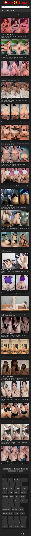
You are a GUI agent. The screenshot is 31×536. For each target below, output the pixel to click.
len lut (11, 505)
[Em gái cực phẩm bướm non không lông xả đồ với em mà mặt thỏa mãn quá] (15, 26)
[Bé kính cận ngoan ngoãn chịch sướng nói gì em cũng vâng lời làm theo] (15, 346)
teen (4, 522)
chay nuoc (5, 488)
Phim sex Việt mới (7, 10)
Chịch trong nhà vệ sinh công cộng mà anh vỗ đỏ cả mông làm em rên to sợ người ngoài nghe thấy (14, 80)
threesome (11, 522)
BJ (3, 479)
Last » (21, 471)
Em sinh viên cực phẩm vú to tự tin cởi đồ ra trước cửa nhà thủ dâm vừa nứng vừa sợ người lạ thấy (15, 400)
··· (25, 10)
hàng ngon (17, 500)
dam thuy (5, 496)
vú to (11, 526)
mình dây (14, 509)
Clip (4, 492)
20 (9, 471)
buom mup (24, 479)
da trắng (12, 496)
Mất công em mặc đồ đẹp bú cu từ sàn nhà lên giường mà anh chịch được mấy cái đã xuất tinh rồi (14, 336)
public (21, 513)
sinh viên (16, 517)
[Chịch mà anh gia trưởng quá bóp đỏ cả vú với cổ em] (15, 410)
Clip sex (10, 492)
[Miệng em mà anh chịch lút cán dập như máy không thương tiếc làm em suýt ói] (15, 453)
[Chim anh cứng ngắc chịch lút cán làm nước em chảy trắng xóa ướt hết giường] (15, 111)
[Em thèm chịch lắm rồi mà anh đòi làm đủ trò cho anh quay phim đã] (15, 261)
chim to (11, 488)
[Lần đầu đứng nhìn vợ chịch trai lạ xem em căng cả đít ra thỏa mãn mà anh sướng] (15, 90)
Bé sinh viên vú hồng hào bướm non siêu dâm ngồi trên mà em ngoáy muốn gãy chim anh (14, 58)
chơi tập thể (24, 488)
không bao (24, 500)
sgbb (10, 517)
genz (10, 500)
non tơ (10, 513)
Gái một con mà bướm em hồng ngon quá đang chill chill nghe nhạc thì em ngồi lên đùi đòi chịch (14, 165)
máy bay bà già (6, 509)
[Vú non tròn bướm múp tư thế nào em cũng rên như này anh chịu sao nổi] (15, 218)
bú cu (12, 484)
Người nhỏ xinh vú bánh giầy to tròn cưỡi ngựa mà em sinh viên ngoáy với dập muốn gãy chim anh (14, 379)
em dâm (5, 500)
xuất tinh (23, 526)
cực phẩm (23, 492)
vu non (23, 522)
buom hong (17, 479)
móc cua (21, 509)
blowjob (10, 479)
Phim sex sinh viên (18, 10)
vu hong (18, 522)
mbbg (16, 505)
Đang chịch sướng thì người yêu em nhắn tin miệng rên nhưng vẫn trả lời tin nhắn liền (13, 315)
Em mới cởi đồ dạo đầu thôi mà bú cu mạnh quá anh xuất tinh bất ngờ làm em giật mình (14, 443)
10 (26, 468)
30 (12, 471)
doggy (22, 496)
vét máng (5, 526)
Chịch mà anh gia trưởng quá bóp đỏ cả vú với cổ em (13, 421)
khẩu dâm (5, 505)
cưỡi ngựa (17, 492)
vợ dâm (17, 526)
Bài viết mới (6, 484)
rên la (4, 517)
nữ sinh (16, 513)
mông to (5, 513)
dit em (17, 496)
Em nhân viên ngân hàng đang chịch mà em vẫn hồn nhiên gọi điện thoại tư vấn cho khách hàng (14, 293)
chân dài (18, 488)
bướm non (18, 484)
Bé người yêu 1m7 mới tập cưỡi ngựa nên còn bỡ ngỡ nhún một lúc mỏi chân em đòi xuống (15, 251)
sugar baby (23, 517)
